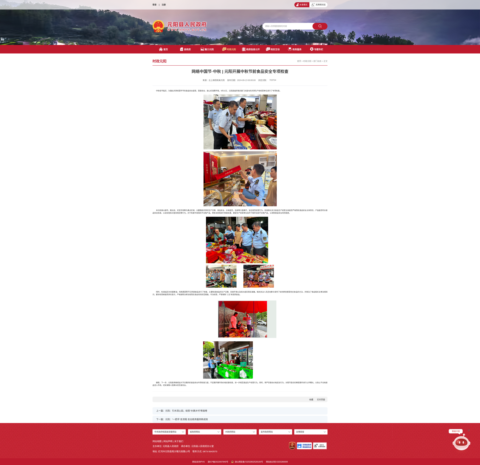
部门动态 (317, 61)
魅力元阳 (209, 49)
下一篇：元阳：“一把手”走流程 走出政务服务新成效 (182, 419)
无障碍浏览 (321, 5)
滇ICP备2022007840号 (218, 462)
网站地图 (157, 441)
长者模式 (304, 5)
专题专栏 (318, 49)
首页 (165, 49)
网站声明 (167, 441)
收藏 (311, 400)
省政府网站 (195, 432)
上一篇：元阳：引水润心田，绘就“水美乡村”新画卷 (181, 411)
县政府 (187, 49)
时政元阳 (231, 49)
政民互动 (275, 49)
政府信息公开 (253, 49)
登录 (154, 5)
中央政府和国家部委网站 (165, 432)
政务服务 (297, 49)
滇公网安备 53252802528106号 (249, 462)
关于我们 (178, 441)
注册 (164, 5)
